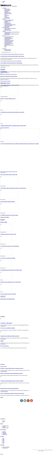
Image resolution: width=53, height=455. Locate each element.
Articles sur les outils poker (9, 36)
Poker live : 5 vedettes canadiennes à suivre (7, 98)
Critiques (3, 31)
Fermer (1, 454)
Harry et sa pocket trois (4, 345)
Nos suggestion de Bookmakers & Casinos (12, 33)
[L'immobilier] (2, 67)
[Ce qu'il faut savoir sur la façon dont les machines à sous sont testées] (11, 54)
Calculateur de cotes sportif (9, 40)
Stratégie (3, 19)
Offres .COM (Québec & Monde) (10, 28)
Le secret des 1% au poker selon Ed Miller (7, 258)
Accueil (3, 1)
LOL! (3, 438)
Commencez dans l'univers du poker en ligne (8, 234)
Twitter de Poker (7, 18)
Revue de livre (7, 34)
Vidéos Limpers (7, 26)
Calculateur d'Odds (8, 37)
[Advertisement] (26, 158)
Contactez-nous (5, 447)
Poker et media (7, 10)
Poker (3, 2)
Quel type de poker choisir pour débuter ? (7, 201)
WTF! (3, 440)
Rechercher (4, 52)
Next (4, 69)
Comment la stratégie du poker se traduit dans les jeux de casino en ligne (13, 125)
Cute (3, 442)
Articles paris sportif (8, 23)
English (9, 50)
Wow (3, 441)
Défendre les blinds (3, 222)
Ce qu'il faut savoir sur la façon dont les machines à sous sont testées (12, 56)
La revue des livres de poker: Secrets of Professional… (9, 246)
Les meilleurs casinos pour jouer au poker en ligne (9, 215)
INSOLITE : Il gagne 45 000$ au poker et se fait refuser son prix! (11, 368)
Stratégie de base (7, 22)
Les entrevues (7, 17)
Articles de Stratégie (8, 20)
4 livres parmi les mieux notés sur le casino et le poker (9, 85)
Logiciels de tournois (8, 42)
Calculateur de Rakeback (9, 38)
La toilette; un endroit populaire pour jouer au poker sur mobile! (11, 380)
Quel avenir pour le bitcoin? (5, 83)
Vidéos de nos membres (8, 25)
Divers (6, 14)
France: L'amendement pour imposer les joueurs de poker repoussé (12, 393)
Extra (5, 46)
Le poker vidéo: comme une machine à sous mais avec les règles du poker (13, 188)
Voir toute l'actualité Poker (4, 127)
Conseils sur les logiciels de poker (10, 24)
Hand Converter (7, 39)
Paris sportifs (7, 15)
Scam (5, 45)
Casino (6, 16)
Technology (4, 433)
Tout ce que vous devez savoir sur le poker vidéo (8, 174)
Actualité (3, 431)
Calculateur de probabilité (9, 43)
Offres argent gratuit (8, 30)
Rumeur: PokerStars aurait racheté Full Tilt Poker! (9, 388)
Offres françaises (7, 29)
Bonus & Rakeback (5, 27)
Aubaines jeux (4, 434)
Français (9, 49)
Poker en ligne (7, 8)
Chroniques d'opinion (8, 13)
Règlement (6, 21)
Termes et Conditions (41, 450)
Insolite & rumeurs (8, 12)
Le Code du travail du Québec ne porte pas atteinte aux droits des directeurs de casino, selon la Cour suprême (19, 143)
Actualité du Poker (5, 425)
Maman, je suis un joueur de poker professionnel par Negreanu (11, 373)
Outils (3, 35)
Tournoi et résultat (7, 9)
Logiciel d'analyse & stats (9, 41)
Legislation (6, 11)
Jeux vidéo (4, 432)
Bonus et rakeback (5, 427)
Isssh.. (3, 439)
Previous (1, 69)
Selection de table (7, 44)
